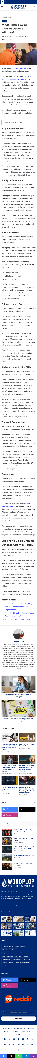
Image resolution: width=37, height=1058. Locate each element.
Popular (9, 824)
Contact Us (30, 1031)
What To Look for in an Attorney (17, 619)
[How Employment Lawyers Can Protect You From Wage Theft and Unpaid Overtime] (27, 780)
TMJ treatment (6, 959)
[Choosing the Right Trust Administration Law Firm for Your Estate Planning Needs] (10, 737)
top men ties (26, 959)
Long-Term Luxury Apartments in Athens (13, 953)
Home (5, 17)
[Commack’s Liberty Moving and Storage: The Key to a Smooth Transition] (6, 919)
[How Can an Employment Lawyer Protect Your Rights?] (10, 780)
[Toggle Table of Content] (19, 122)
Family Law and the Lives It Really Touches (27, 745)
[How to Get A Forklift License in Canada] (7, 841)
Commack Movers (20, 946)
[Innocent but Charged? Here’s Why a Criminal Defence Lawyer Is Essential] (10, 759)
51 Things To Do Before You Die (24, 855)
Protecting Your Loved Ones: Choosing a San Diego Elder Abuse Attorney (26, 768)
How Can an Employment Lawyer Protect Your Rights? (10, 789)
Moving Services (23, 956)
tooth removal (17, 959)
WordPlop (31, 1028)
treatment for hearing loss (23, 962)
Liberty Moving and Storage (9, 949)
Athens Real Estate (7, 946)
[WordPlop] (18, 7)
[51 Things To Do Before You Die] (7, 857)
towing (11, 962)
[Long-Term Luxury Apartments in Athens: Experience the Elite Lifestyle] (18, 919)
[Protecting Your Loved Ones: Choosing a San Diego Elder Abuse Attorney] (27, 759)
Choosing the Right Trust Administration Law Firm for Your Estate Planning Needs (9, 746)
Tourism (4, 962)
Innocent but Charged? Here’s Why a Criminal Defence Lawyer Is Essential (9, 768)
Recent (28, 824)
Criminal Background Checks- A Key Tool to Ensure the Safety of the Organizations (18, 607)
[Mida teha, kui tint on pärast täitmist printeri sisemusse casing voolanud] (6, 933)
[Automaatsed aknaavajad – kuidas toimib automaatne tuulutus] (18, 933)
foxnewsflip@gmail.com (15, 905)
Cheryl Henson (8, 36)
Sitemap (18, 1034)
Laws (9, 17)
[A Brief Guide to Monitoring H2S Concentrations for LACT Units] (7, 849)
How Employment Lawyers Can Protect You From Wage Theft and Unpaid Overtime (27, 789)
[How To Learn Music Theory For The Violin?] (7, 866)
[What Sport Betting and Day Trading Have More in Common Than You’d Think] (6, 926)
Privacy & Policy (13, 1031)
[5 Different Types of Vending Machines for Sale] (7, 832)
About (6, 1031)
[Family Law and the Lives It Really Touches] (27, 737)
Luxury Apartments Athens (9, 956)
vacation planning (7, 966)
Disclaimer (22, 1031)
